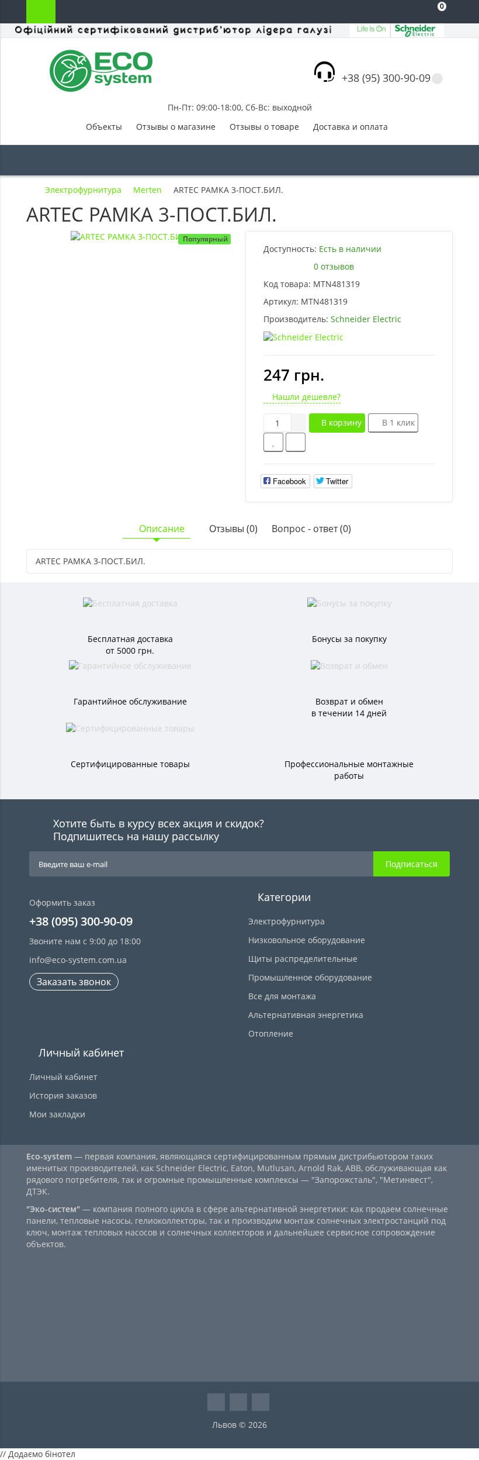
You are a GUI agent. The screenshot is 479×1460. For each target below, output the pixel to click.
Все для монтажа (282, 996)
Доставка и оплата (350, 126)
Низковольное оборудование (306, 939)
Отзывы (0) (233, 528)
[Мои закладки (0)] (412, 11)
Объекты (104, 126)
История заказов (63, 1095)
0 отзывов (334, 266)
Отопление (270, 1033)
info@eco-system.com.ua (78, 959)
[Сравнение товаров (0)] (388, 11)
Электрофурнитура (286, 921)
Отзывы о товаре (264, 126)
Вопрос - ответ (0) (311, 528)
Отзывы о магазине (176, 126)
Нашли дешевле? (305, 396)
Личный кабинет (63, 1076)
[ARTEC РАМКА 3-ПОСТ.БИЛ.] (130, 237)
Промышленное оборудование (310, 977)
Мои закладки (57, 1114)
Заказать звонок (74, 981)
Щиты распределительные (302, 958)
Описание (162, 528)
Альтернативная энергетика (305, 1014)
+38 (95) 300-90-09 (386, 78)
